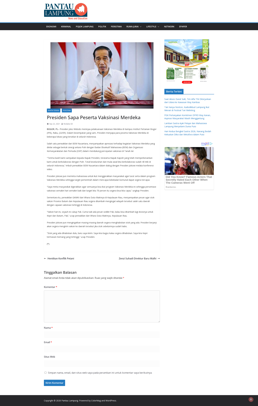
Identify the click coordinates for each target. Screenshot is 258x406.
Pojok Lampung (84, 26)
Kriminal (66, 26)
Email (48, 342)
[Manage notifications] (251, 399)
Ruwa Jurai (132, 26)
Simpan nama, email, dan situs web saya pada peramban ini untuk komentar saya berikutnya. (100, 372)
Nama (48, 327)
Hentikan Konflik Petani (60, 258)
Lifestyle (151, 26)
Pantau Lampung (70, 400)
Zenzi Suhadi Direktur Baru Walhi (137, 258)
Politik (102, 26)
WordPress (111, 400)
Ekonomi (51, 26)
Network (169, 26)
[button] (140, 26)
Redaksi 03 (68, 124)
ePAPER (183, 26)
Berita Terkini (53, 110)
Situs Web (49, 356)
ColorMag (96, 400)
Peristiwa (116, 26)
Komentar (50, 287)
